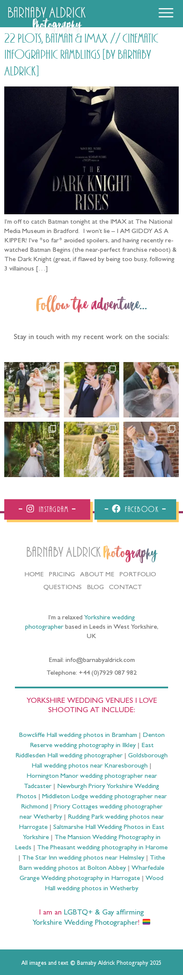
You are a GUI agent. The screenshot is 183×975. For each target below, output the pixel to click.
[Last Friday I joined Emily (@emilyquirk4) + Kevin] (91, 449)
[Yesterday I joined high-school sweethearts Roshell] (32, 449)
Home (34, 575)
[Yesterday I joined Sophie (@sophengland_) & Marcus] (91, 389)
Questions (62, 587)
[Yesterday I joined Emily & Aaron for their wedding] (32, 389)
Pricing (62, 575)
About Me (97, 575)
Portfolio (138, 575)
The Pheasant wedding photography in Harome (102, 848)
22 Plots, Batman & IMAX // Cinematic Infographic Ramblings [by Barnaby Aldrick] (81, 55)
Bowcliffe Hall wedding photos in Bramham (78, 735)
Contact (125, 587)
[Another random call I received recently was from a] (151, 449)
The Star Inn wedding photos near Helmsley (83, 858)
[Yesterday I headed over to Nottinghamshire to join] (151, 389)
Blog (95, 587)
